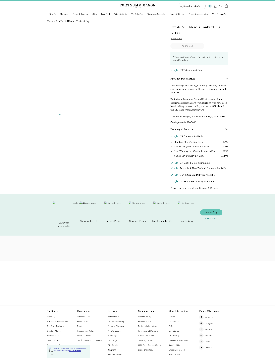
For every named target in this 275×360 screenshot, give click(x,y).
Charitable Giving (177, 350)
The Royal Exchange (56, 326)
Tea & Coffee (137, 14)
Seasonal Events (84, 335)
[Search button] (181, 6)
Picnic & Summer (80, 14)
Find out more (75, 351)
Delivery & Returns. (209, 188)
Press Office (174, 354)
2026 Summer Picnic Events (89, 340)
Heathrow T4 (53, 340)
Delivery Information (147, 326)
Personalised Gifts (85, 331)
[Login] (215, 5)
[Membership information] (210, 5)
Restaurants (82, 321)
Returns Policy (144, 316)
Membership (113, 316)
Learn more (211, 218)
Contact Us (174, 321)
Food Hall (105, 14)
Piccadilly (51, 316)
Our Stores (174, 331)
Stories (172, 316)
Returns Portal (144, 321)
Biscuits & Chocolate (156, 14)
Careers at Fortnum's (178, 340)
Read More (176, 38)
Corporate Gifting (116, 321)
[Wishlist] (220, 6)
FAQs (171, 326)
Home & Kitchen (177, 14)
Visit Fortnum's (219, 14)
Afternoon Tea (84, 316)
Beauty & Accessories (198, 14)
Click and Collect (146, 335)
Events (80, 326)
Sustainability (175, 345)
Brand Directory (145, 350)
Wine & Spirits (120, 14)
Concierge (112, 340)
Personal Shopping (116, 326)
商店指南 (112, 350)
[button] (220, 2)
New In (52, 14)
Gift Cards (112, 345)
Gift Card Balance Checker (150, 345)
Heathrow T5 (53, 335)
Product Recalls (115, 354)
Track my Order (145, 340)
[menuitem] (52, 14)
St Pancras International (57, 321)
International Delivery (148, 331)
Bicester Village (54, 331)
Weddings (112, 335)
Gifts (94, 14)
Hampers (64, 14)
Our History (174, 335)
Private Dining (114, 331)
